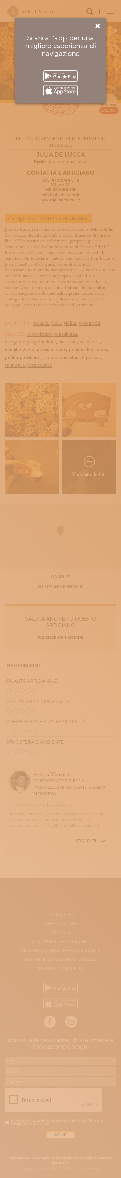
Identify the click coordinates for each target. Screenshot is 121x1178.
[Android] (60, 76)
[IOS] (60, 90)
